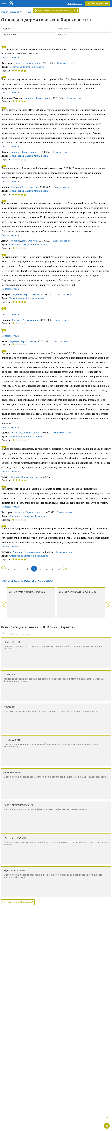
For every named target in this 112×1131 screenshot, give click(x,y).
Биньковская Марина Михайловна (28, 155)
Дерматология (34, 63)
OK (74, 10)
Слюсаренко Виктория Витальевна (28, 244)
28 (53, 568)
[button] (107, 1117)
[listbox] (28, 29)
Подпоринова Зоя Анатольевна (26, 298)
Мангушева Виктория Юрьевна (26, 66)
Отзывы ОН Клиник (18, 12)
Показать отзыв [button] (10, 57)
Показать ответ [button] (65, 63)
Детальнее (63, 10)
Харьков (19, 63)
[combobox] (28, 35)
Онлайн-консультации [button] (97, 3)
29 (59, 568)
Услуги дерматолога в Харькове (27, 581)
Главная (4, 12)
